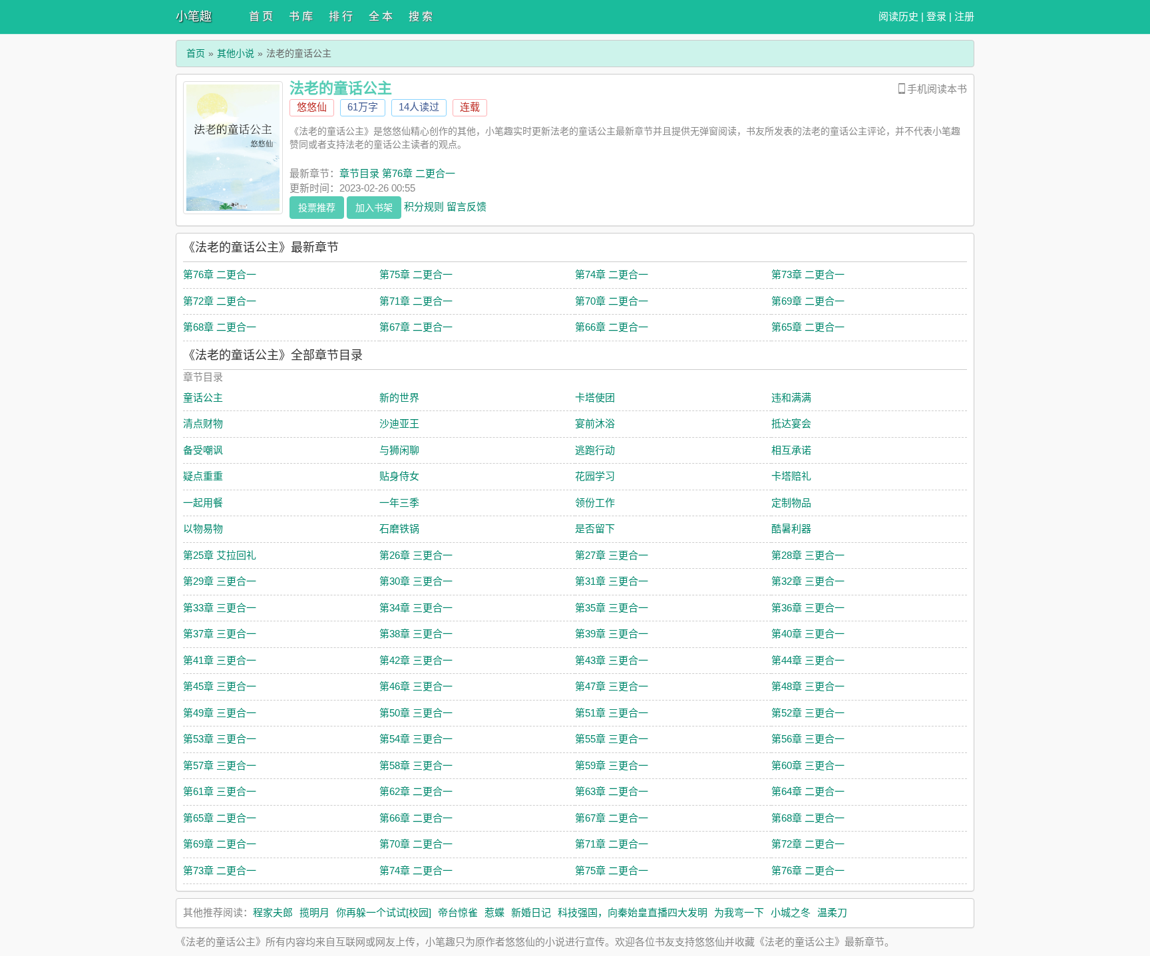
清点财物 (203, 423)
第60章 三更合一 (808, 765)
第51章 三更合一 (611, 712)
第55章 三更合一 (611, 738)
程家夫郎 (273, 912)
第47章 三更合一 (611, 686)
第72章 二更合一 (219, 301)
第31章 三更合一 (611, 581)
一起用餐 (203, 502)
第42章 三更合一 (416, 660)
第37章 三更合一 (219, 633)
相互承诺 (791, 450)
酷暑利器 (791, 528)
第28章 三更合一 (808, 555)
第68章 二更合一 (219, 327)
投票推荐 (316, 207)
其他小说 (235, 53)
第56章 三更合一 (808, 738)
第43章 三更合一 (611, 660)
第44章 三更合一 (808, 660)
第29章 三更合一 (219, 581)
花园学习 (595, 476)
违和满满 (791, 397)
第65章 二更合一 (808, 327)
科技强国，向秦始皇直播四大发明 (632, 912)
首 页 (261, 16)
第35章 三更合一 (611, 607)
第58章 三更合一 (416, 765)
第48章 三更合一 (808, 686)
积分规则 (424, 206)
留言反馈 (466, 206)
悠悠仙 (312, 106)
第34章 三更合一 (416, 607)
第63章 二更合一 (611, 791)
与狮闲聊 (399, 450)
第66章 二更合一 (611, 327)
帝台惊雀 (458, 912)
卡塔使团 (595, 397)
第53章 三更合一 (219, 738)
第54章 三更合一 (416, 738)
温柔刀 (832, 912)
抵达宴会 (791, 423)
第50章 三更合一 (416, 712)
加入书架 (374, 207)
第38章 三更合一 (416, 633)
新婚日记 (531, 912)
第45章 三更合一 (219, 686)
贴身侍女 (399, 476)
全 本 (381, 16)
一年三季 (399, 502)
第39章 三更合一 (611, 633)
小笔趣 (194, 16)
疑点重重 (203, 476)
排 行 (341, 16)
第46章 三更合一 (416, 686)
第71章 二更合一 (416, 301)
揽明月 (314, 912)
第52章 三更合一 (808, 712)
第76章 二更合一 (219, 274)
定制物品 (791, 502)
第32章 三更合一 (808, 581)
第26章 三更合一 (416, 555)
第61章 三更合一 (219, 791)
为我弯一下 (739, 912)
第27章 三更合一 (611, 555)
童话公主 (203, 397)
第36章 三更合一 (808, 607)
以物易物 (203, 528)
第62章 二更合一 (416, 791)
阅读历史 (898, 16)
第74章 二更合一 (611, 274)
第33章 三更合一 (219, 607)
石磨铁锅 (399, 528)
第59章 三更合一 (611, 765)
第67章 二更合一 (416, 327)
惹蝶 (494, 912)
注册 (964, 16)
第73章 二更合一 (808, 274)
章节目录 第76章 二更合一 (397, 173)
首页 (195, 53)
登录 (936, 16)
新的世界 (399, 397)
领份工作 (595, 502)
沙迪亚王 (399, 423)
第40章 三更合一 (808, 633)
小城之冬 (791, 912)
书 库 (301, 16)
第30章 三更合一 (416, 581)
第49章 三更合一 (219, 712)
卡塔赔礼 (791, 476)
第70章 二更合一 (611, 301)
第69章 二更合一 (808, 301)
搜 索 (421, 16)
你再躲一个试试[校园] (383, 912)
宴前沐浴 (595, 423)
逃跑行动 (595, 450)
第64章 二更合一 (808, 791)
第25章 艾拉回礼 (219, 555)
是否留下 (595, 528)
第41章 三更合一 (219, 660)
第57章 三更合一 (219, 765)
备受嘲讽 (203, 450)
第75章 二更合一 (416, 274)
